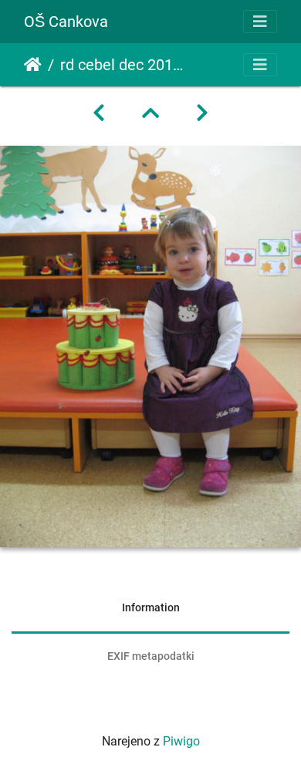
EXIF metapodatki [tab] (150, 656)
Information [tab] (151, 607)
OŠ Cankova (66, 21)
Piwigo (181, 741)
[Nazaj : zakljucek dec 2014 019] (98, 113)
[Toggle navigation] (260, 21)
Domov (33, 64)
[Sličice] (150, 113)
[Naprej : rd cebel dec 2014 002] (202, 113)
